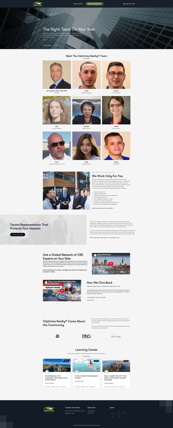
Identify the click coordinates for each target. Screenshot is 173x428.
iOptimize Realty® (47, 45)
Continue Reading (49, 383)
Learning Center (78, 4)
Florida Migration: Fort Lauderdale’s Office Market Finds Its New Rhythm (56, 378)
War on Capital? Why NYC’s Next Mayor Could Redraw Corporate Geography (115, 378)
